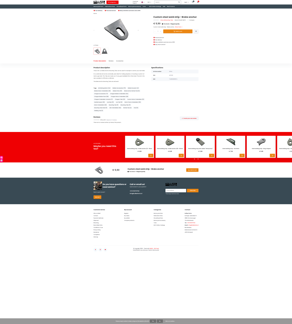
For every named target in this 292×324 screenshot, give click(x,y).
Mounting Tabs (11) (125, 105)
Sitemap (96, 237)
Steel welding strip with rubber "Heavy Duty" (200, 148)
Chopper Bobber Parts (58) (101, 96)
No (160, 321)
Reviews (111, 61)
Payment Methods (98, 218)
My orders (126, 215)
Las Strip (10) (110, 102)
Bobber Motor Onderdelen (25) (102, 91)
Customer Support (135, 2)
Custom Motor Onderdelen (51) (135, 99)
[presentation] (94, 30)
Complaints (97, 234)
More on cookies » (170, 321)
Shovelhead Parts (122, 6)
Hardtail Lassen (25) (99, 102)
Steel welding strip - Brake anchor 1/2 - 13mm (139, 148)
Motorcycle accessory (134, 6)
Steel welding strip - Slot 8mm (230, 148)
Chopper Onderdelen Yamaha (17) (103, 99)
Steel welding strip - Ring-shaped (261, 148)
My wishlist (127, 218)
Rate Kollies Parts (98, 225)
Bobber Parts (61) (117, 91)
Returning (96, 223)
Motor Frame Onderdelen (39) (133, 102)
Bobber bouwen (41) (133, 88)
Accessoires (119, 61)
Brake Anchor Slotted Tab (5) (132, 91)
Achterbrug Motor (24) (104, 88)
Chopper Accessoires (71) (101, 93)
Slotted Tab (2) (127, 108)
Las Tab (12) (119, 102)
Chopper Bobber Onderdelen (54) (119, 93)
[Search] (179, 2)
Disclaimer (96, 232)
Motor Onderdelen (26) (100, 105)
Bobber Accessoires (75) (119, 88)
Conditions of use (98, 227)
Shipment (96, 220)
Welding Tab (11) (98, 110)
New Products (171, 6)
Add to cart (179, 31)
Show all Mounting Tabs (167, 20)
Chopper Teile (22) (120, 99)
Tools (144, 6)
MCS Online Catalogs (155, 6)
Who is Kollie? (97, 213)
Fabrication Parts (110, 6)
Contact (96, 215)
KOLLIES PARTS (182, 20)
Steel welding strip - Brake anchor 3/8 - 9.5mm (170, 148)
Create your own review (189, 118)
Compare (191, 20)
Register (126, 213)
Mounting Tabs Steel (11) (100, 108)
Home (95, 13)
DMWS (151, 248)
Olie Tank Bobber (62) (115, 108)
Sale (164, 6)
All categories (112, 2)
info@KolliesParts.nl (136, 193)
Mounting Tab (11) (113, 105)
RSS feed (156, 248)
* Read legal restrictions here (172, 193)
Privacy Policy (97, 230)
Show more (178, 27)
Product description (100, 61)
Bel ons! (97, 197)
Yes (153, 321)
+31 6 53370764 (134, 191)
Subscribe (193, 190)
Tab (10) (136, 108)
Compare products (129, 220)
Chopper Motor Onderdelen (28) (119, 96)
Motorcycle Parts (98, 6)
